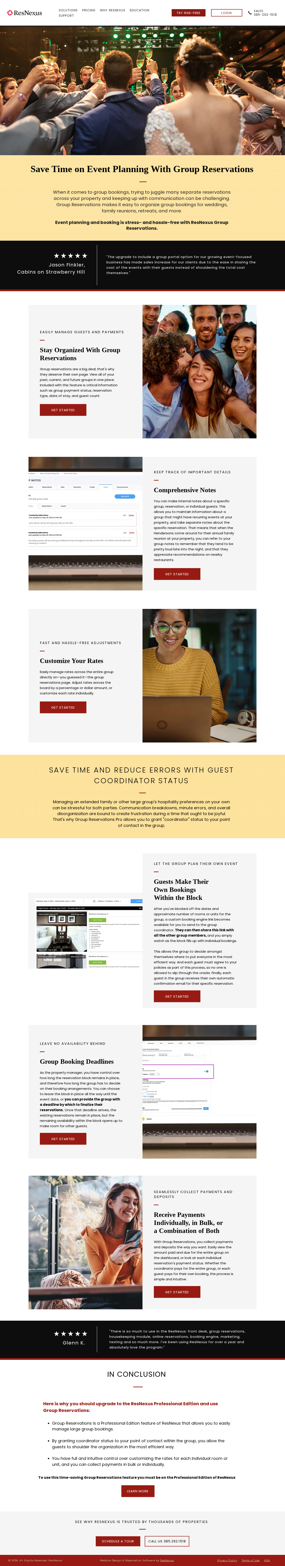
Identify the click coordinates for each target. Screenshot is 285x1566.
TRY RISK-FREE (189, 13)
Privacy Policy (227, 1560)
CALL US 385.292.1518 (167, 1541)
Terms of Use (251, 1560)
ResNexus (167, 1560)
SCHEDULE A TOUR (118, 1541)
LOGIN (226, 13)
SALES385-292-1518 (265, 13)
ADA (267, 1560)
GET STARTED (63, 410)
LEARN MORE (138, 1491)
